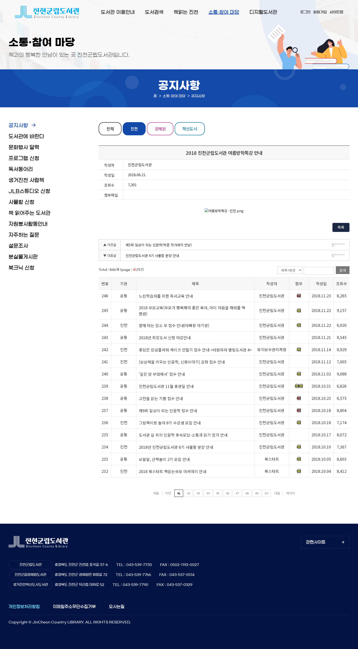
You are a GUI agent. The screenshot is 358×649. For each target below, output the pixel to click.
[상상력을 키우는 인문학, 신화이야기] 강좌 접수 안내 (182, 362)
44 (208, 493)
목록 (341, 227)
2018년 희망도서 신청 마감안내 (165, 337)
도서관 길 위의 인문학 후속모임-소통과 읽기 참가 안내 (183, 435)
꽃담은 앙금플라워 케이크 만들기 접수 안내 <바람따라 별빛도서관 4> (195, 350)
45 (217, 493)
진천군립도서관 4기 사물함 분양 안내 (152, 255)
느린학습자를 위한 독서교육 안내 (166, 296)
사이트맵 (336, 12)
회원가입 (320, 12)
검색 (342, 270)
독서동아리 (21, 169)
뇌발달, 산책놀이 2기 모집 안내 (164, 459)
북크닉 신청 (21, 267)
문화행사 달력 (24, 147)
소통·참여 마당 (223, 12)
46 (227, 493)
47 (237, 493)
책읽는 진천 (186, 12)
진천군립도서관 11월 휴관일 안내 (166, 386)
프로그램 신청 (24, 158)
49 (256, 493)
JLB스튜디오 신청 (29, 191)
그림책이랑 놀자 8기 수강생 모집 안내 (170, 423)
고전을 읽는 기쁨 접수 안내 (161, 398)
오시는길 (116, 606)
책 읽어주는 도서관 (29, 213)
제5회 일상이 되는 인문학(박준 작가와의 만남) (159, 244)
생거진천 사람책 (26, 180)
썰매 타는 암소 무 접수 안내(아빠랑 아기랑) (174, 325)
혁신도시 (189, 129)
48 (247, 493)
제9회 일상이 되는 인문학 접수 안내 (168, 410)
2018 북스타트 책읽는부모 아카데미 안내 (172, 471)
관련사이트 (315, 542)
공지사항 (18, 125)
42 (188, 493)
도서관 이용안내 (118, 12)
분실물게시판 (23, 256)
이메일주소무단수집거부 (74, 606)
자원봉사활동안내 (28, 224)
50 (266, 493)
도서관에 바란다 (26, 136)
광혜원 (160, 129)
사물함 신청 (21, 202)
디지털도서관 (263, 12)
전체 (110, 129)
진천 (134, 129)
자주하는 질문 (24, 235)
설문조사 (18, 245)
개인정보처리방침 (24, 606)
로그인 (305, 12)
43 (198, 493)
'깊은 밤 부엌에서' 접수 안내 (162, 374)
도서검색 (154, 12)
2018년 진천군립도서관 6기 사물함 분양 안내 (176, 447)
